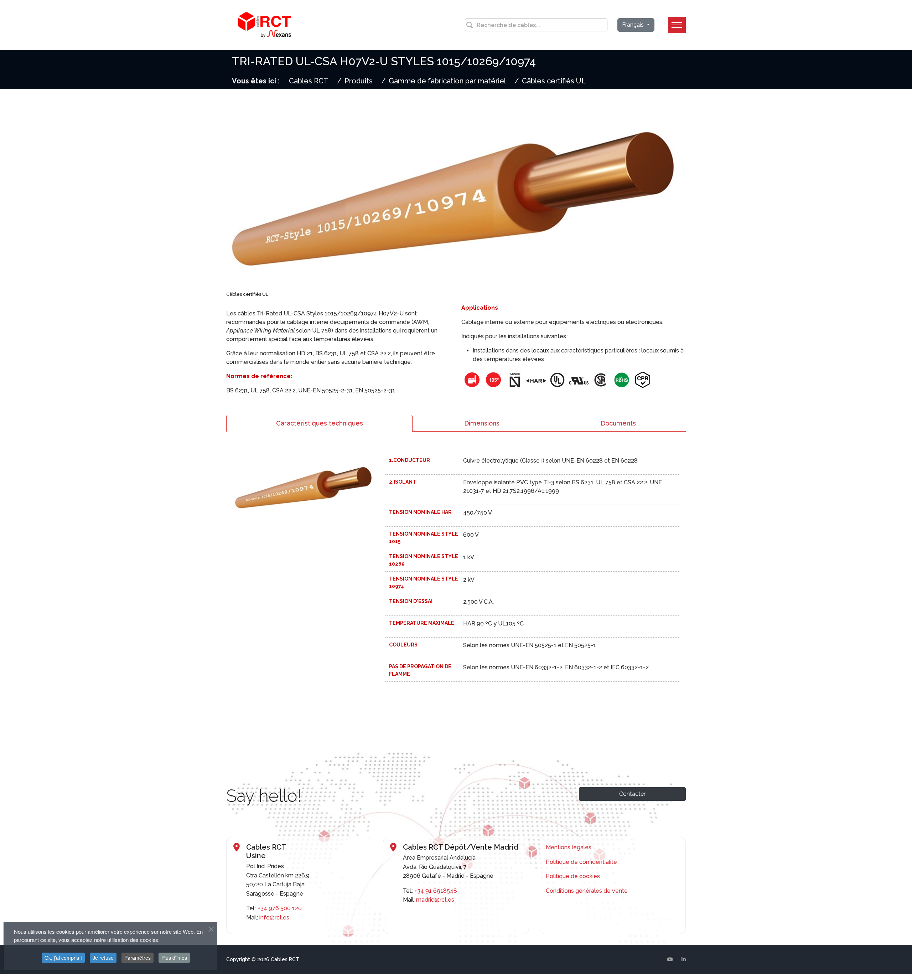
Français (633, 24)
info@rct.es (274, 917)
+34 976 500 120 (280, 908)
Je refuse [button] (103, 957)
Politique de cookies (573, 876)
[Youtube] (670, 959)
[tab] (319, 423)
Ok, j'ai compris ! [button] (63, 957)
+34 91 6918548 (436, 890)
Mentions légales (568, 847)
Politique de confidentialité (581, 862)
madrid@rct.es (435, 899)
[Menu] (677, 25)
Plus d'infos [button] (174, 957)
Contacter (632, 793)
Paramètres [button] (137, 957)
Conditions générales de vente (587, 890)
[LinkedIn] (684, 959)
